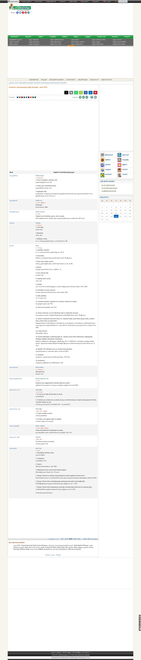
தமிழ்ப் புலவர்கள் (13, 44)
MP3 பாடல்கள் (107, 1)
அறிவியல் (40, 36)
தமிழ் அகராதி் (73, 1)
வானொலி (62, 1)
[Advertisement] (91, 19)
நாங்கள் (59, 652)
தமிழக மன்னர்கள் (14, 42)
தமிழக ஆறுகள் (96, 42)
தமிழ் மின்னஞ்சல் (82, 79)
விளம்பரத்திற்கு (76, 652)
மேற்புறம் (58, 555)
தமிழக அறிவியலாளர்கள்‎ (57, 39)
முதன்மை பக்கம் (13, 83)
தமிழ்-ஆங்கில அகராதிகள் (56, 79)
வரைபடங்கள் (38, 1)
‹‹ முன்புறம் (51, 539)
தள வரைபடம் (86, 652)
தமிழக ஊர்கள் (75, 39)
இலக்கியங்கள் (14, 36)
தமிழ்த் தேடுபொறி (51, 1)
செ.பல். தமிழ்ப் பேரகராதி (108, 185)
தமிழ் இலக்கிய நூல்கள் (15, 39)
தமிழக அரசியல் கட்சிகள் (99, 39)
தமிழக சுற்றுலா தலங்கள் (77, 42)
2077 (62, 539)
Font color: (12, 97)
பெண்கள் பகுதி (101, 36)
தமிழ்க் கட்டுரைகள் (106, 79)
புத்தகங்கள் (96, 1)
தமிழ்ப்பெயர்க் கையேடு (119, 44)
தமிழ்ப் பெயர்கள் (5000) (119, 42)
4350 (84, 539)
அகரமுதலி (44, 79)
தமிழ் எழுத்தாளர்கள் (55, 42)
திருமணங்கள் (85, 1)
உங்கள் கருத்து (67, 652)
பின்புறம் (47, 555)
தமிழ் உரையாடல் (94, 79)
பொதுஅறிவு (53, 36)
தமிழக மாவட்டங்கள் (55, 44)
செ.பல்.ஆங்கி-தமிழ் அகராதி (109, 188)
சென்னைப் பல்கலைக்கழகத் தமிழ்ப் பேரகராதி (47, 83)
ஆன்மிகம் (64, 36)
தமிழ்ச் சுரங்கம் (14, 1)
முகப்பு (53, 555)
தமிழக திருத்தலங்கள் (77, 44)
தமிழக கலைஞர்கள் (34, 44)
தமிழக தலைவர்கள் (34, 42)
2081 (78, 539)
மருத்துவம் (88, 36)
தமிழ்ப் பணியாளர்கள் (97, 44)
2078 (66, 539)
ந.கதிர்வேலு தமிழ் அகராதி (109, 191)
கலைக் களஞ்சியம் (26, 1)
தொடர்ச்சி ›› (94, 539)
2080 (74, 539)
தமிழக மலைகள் (117, 39)
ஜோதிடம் (76, 36)
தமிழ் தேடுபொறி (33, 79)
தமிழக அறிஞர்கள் (34, 39)
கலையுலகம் (127, 36)
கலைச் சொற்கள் (70, 79)
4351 (88, 539)
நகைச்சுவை (115, 36)
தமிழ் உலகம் (28, 36)
